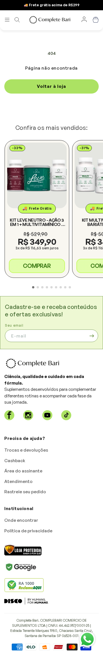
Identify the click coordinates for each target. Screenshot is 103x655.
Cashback (14, 460)
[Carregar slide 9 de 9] (70, 287)
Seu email (14, 325)
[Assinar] (92, 335)
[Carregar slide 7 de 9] (61, 287)
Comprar (37, 265)
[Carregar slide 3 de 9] (42, 287)
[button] (7, 19)
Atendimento (18, 481)
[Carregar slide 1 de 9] (33, 287)
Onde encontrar (21, 520)
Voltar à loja (51, 86)
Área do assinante (23, 471)
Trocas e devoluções (26, 450)
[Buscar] (17, 19)
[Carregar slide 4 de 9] (47, 287)
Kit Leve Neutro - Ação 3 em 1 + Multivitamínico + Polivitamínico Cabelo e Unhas (36, 222)
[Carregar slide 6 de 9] (56, 287)
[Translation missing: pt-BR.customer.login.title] (84, 19)
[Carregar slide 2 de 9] (38, 287)
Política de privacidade (28, 530)
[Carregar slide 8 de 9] (65, 287)
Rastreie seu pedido (25, 491)
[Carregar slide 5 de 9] (51, 287)
